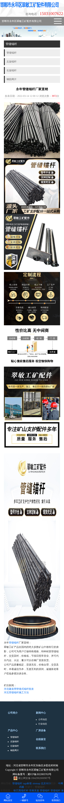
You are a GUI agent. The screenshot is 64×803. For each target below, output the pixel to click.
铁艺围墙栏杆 (21, 790)
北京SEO (46, 783)
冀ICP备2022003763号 (39, 774)
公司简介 (13, 712)
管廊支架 (34, 790)
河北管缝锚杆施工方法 (16, 692)
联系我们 (41, 748)
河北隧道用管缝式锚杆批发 (19, 689)
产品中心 (13, 730)
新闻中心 (41, 712)
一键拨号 (24, 800)
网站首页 (8, 800)
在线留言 (41, 739)
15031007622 (44, 13)
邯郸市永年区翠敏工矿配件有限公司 (22, 21)
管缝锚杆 (14, 642)
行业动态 (42, 724)
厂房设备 (41, 730)
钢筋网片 (14, 750)
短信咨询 (40, 800)
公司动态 (42, 719)
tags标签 (27, 783)
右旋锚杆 (14, 746)
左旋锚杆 (14, 741)
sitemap (36, 783)
